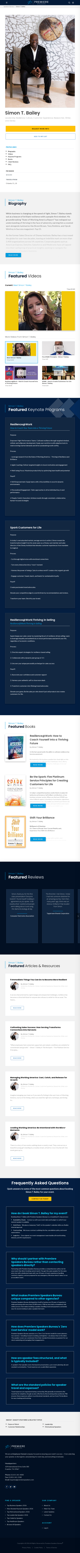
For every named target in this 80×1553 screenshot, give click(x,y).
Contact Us (48, 1515)
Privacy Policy (26, 1547)
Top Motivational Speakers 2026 (18, 1512)
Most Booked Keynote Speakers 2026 (20, 1509)
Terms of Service (51, 1547)
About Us (47, 1505)
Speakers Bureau (9, 6)
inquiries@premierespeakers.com (22, 1480)
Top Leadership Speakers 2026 (17, 1515)
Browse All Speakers (14, 1524)
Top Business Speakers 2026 (17, 1505)
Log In (46, 1528)
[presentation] (78, 916)
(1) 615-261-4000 (17, 1475)
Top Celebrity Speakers (15, 1518)
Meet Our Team (49, 1509)
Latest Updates (49, 1512)
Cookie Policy (38, 1547)
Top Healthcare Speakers (15, 1521)
